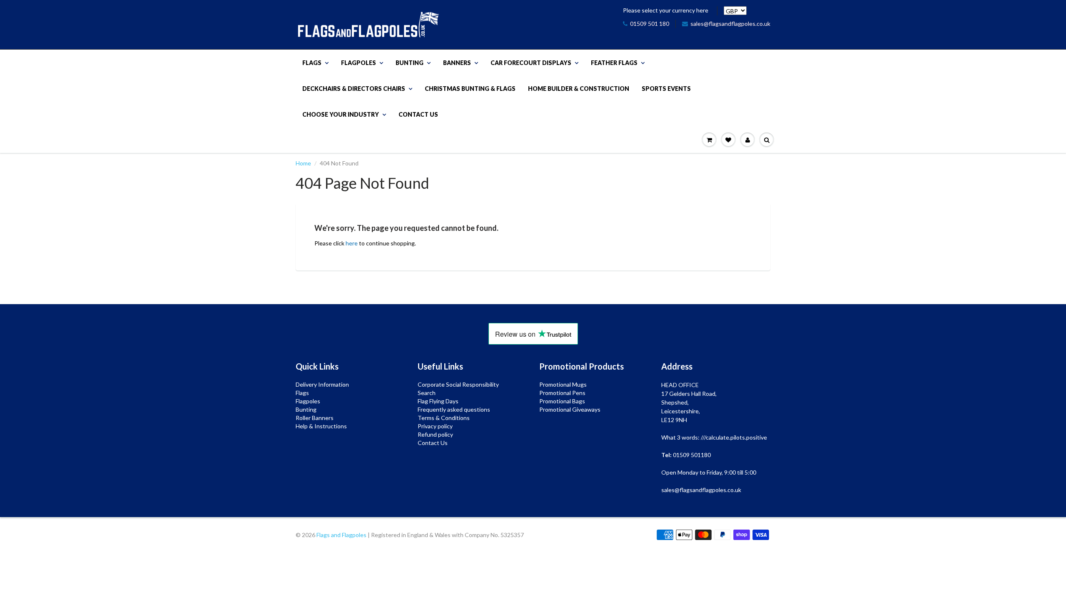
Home (303, 163)
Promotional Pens (562, 392)
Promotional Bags (562, 401)
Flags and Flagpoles (341, 534)
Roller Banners (315, 417)
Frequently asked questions (454, 409)
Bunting (409, 62)
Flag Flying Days (438, 401)
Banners (457, 62)
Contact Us (418, 114)
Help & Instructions (321, 426)
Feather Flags (614, 62)
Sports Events (666, 88)
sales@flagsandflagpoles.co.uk (730, 23)
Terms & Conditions (444, 417)
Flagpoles (358, 62)
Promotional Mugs (563, 384)
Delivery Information (322, 384)
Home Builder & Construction (578, 88)
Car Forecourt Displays (531, 62)
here (352, 243)
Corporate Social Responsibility (458, 384)
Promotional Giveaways (569, 409)
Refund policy (435, 434)
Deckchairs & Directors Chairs (353, 88)
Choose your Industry (340, 114)
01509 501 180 (649, 23)
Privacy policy (435, 426)
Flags (311, 62)
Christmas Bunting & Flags (470, 88)
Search (427, 392)
